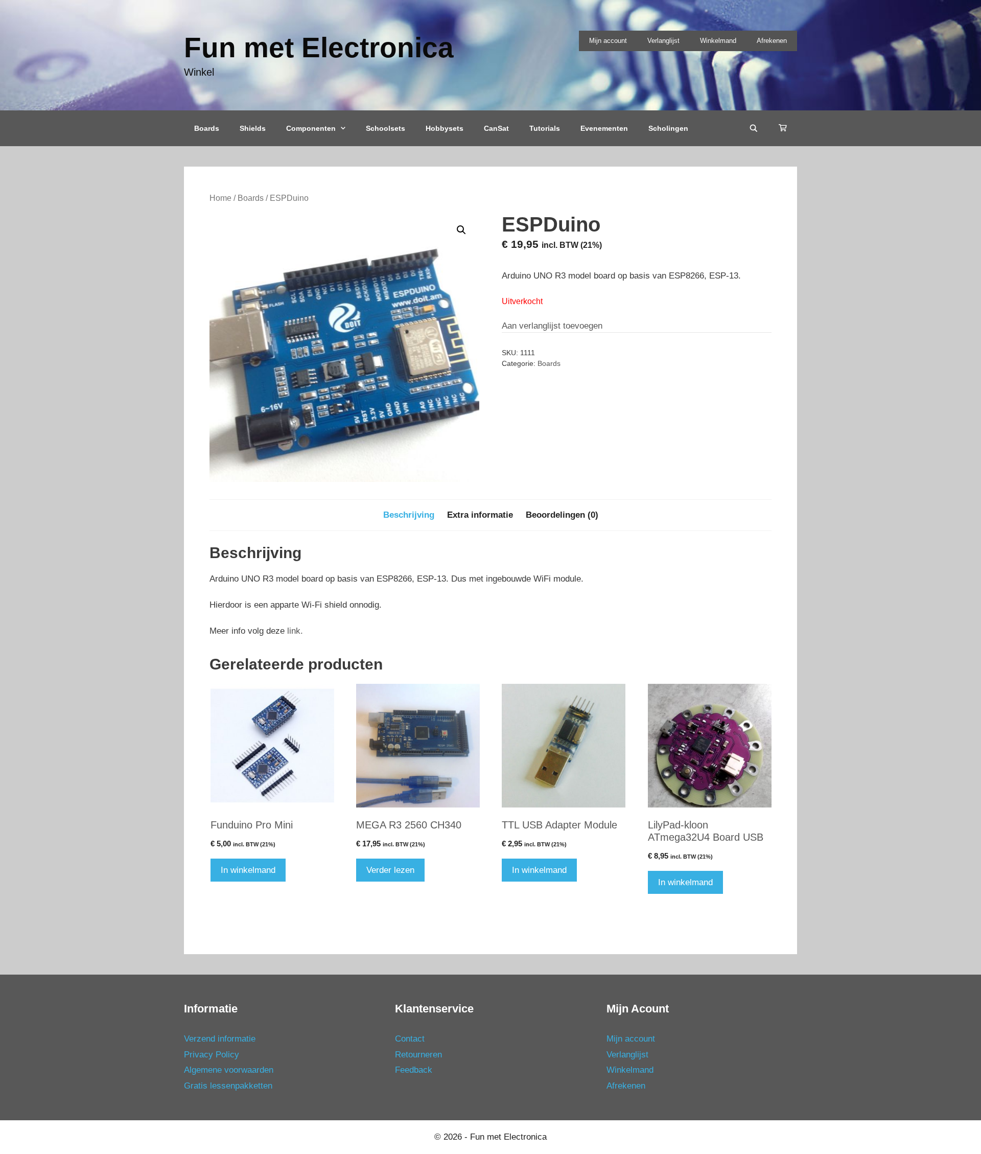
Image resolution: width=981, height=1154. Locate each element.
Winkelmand (718, 40)
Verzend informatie (219, 1039)
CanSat (496, 128)
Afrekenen (772, 40)
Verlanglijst (663, 40)
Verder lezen (390, 870)
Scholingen (668, 128)
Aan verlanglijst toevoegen (552, 326)
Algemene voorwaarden (228, 1070)
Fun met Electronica (319, 47)
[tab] (408, 515)
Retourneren (418, 1054)
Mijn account (608, 40)
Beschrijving (408, 515)
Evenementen (604, 128)
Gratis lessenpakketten (228, 1086)
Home (220, 198)
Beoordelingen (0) (562, 515)
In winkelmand (248, 870)
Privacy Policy (211, 1054)
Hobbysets (444, 128)
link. (295, 631)
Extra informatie (480, 515)
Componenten (311, 128)
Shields (253, 128)
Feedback (413, 1070)
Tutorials (544, 128)
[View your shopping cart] (782, 128)
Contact (410, 1039)
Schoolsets (385, 128)
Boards (206, 128)
